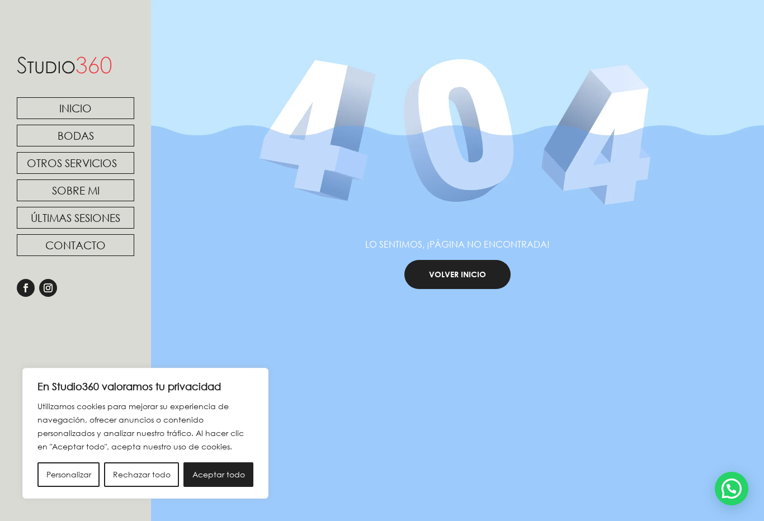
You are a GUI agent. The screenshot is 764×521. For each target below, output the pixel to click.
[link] (64, 65)
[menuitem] (75, 108)
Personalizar (68, 474)
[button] (731, 488)
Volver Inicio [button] (457, 274)
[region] (145, 433)
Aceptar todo (218, 474)
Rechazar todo (142, 474)
